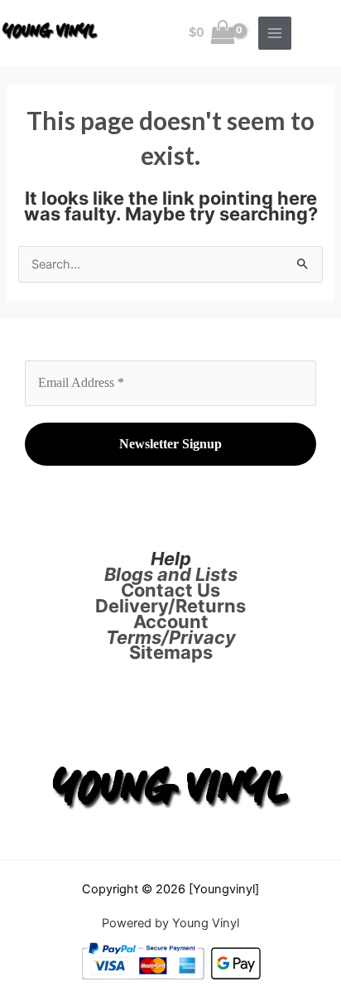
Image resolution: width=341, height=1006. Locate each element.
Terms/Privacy (171, 637)
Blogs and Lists (171, 574)
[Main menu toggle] (274, 33)
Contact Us (170, 590)
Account (171, 621)
